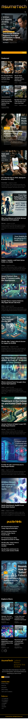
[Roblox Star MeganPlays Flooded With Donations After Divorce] (7, 631)
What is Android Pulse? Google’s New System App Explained (13, 383)
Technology (4, 502)
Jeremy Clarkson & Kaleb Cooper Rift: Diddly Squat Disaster (13, 425)
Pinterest (5, 701)
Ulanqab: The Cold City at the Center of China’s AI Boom (7, 618)
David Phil (3, 621)
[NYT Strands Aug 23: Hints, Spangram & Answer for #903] (14, 162)
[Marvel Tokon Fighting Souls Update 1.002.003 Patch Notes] (21, 67)
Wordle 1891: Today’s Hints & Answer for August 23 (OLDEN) (13, 342)
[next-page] (5, 650)
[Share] (2, 707)
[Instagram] (2, 700)
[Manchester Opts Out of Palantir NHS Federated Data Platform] (21, 631)
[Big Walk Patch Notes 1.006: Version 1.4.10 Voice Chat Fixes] (21, 92)
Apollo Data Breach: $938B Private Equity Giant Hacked (12, 506)
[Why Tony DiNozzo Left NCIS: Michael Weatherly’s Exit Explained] (14, 203)
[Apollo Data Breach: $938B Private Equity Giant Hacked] (14, 490)
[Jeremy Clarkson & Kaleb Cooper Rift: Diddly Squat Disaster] (14, 409)
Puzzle (3, 72)
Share (4, 706)
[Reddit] (2, 703)
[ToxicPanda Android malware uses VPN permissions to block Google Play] (14, 28)
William (3, 265)
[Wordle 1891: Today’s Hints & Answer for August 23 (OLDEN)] (14, 326)
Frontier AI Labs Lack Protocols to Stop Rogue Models (12, 465)
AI (5, 572)
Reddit (4, 703)
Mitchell (3, 223)
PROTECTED (7, 677)
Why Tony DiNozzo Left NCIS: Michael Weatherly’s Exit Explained (13, 219)
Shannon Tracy (5, 346)
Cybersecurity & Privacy (8, 31)
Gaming (16, 72)
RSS (4, 705)
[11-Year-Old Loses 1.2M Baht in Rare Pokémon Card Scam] (21, 608)
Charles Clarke (5, 107)
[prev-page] (2, 650)
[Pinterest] (2, 702)
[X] (2, 708)
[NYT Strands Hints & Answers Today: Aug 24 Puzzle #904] (7, 67)
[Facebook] (2, 698)
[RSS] (2, 705)
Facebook (5, 698)
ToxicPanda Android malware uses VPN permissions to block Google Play (11, 36)
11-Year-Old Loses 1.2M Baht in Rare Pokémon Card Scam (20, 618)
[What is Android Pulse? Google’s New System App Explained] (14, 367)
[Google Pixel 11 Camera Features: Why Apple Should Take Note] (14, 286)
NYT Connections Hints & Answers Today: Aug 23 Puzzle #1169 (13, 133)
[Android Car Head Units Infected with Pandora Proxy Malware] (7, 92)
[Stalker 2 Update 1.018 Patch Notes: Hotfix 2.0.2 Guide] (14, 245)
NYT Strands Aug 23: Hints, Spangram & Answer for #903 (13, 178)
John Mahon (5, 42)
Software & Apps (4, 379)
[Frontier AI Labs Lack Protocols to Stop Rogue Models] (14, 450)
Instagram (5, 700)
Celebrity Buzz (4, 421)
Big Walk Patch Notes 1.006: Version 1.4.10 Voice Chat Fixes (20, 101)
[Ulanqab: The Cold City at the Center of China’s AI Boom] (7, 608)
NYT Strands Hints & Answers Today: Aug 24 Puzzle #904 (7, 77)
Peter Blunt (4, 81)
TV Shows (3, 215)
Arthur (16, 82)
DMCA (3, 677)
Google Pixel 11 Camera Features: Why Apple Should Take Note (12, 301)
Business (16, 636)
